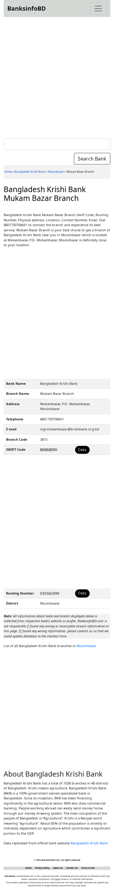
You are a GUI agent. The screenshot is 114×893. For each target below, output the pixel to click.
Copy (82, 450)
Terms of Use (88, 868)
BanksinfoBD (26, 8)
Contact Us (72, 868)
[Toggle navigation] (98, 8)
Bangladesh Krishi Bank (30, 172)
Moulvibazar (56, 172)
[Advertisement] (57, 76)
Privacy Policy (42, 868)
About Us (58, 868)
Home (8, 172)
